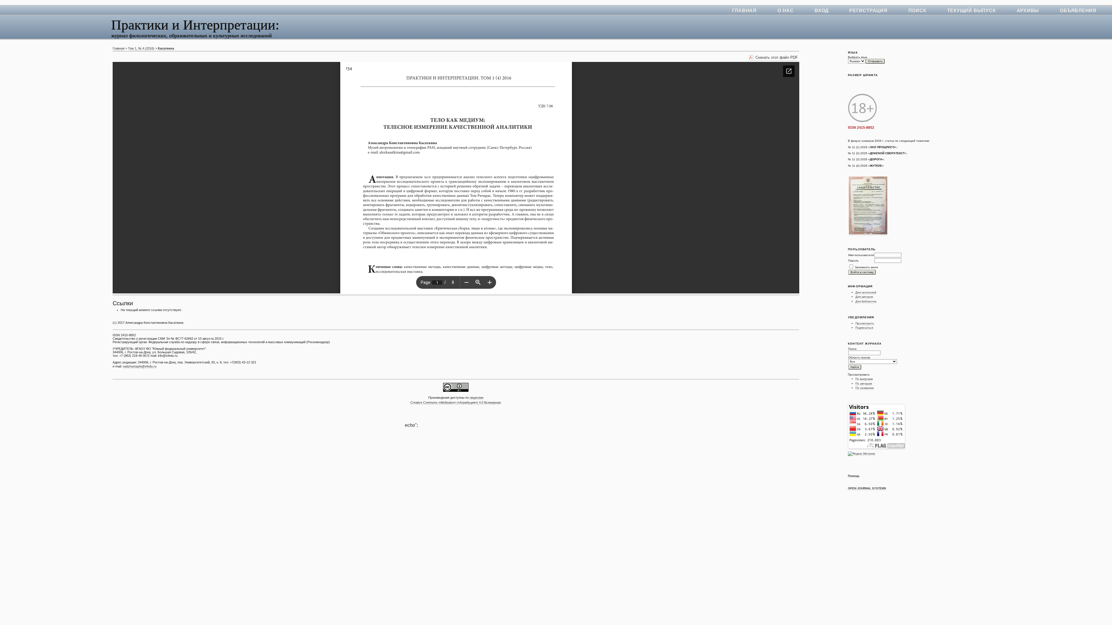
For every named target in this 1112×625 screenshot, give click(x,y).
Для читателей (865, 292)
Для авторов (864, 296)
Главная (744, 10)
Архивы (1028, 10)
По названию (864, 387)
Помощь (853, 475)
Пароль (853, 260)
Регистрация (868, 10)
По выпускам (864, 378)
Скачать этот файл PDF (777, 57)
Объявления (1078, 10)
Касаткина (166, 48)
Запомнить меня (866, 267)
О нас (786, 10)
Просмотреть (864, 323)
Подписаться (864, 327)
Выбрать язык (857, 57)
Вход (821, 10)
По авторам (863, 383)
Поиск (917, 10)
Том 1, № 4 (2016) (141, 48)
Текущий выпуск (971, 10)
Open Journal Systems (867, 488)
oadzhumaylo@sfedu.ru (139, 366)
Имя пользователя (861, 255)
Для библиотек (865, 301)
